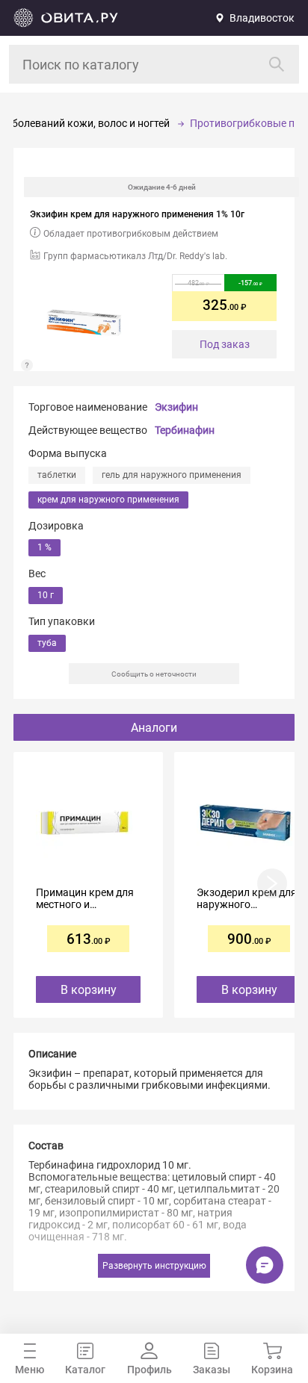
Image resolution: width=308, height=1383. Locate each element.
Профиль (149, 1370)
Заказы (211, 1370)
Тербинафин (185, 430)
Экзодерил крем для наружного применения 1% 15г (247, 898)
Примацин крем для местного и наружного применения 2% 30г (85, 898)
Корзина (272, 1370)
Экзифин (176, 407)
